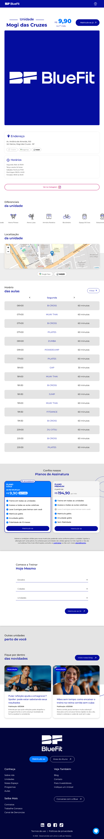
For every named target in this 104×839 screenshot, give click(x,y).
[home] (12, 3)
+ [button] (8, 247)
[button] (95, 3)
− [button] (8, 251)
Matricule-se (38, 759)
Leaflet (96, 267)
